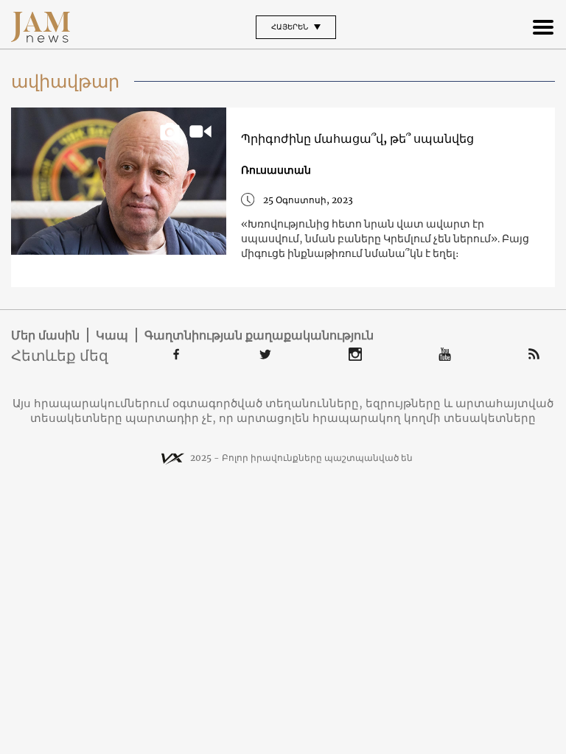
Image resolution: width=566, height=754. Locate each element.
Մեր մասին (45, 335)
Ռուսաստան (276, 170)
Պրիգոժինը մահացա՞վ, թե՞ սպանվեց (357, 138)
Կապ (112, 335)
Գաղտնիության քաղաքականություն (259, 335)
